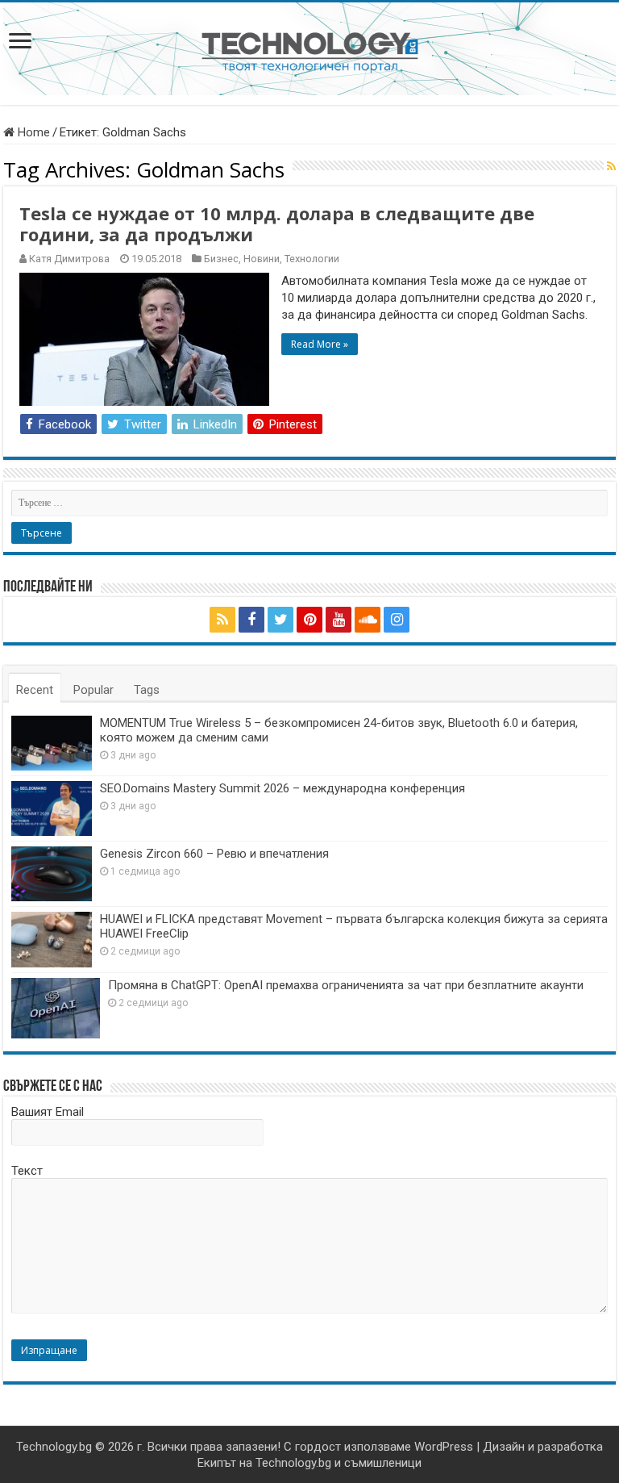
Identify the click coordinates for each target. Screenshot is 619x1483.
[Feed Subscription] (611, 166)
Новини (261, 259)
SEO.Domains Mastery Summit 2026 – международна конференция (282, 788)
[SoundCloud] (367, 620)
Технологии (312, 259)
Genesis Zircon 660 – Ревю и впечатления (214, 853)
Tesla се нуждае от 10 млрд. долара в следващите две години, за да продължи (276, 223)
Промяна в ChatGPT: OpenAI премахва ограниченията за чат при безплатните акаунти (346, 985)
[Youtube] (338, 620)
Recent (34, 690)
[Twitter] (280, 620)
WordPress (443, 1446)
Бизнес (221, 259)
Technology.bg (54, 1446)
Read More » (319, 344)
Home (32, 132)
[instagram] (396, 620)
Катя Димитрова (69, 259)
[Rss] (222, 620)
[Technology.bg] (310, 50)
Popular (93, 690)
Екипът (216, 1463)
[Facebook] (251, 620)
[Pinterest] (309, 620)
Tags (147, 690)
